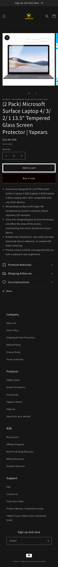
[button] (4, 16)
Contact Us (12, 494)
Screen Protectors (15, 387)
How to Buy (12, 330)
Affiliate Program (15, 444)
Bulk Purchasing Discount (19, 451)
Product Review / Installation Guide (25, 508)
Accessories (12, 394)
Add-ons (10, 409)
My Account (12, 437)
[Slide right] (36, 93)
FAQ (8, 486)
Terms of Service (14, 359)
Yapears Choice (14, 401)
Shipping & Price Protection (20, 337)
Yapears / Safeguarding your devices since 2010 (30, 561)
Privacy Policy (13, 352)
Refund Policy (13, 344)
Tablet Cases (12, 380)
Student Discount (15, 466)
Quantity (6, 149)
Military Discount (15, 458)
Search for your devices (18, 416)
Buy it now (29, 178)
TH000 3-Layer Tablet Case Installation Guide (26, 517)
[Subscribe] (47, 541)
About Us (11, 323)
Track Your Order (15, 501)
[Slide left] (21, 93)
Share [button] (9, 291)
